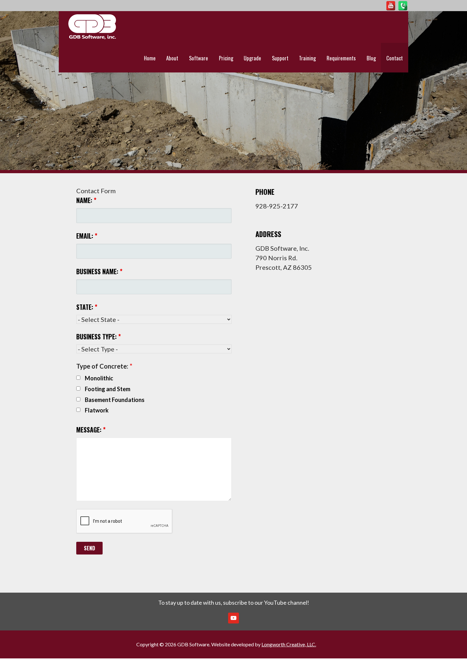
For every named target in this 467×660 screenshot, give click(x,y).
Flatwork (97, 410)
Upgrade (252, 58)
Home (150, 58)
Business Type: (98, 336)
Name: (86, 200)
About (172, 58)
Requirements (341, 58)
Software (198, 58)
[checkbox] (78, 378)
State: (86, 307)
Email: (86, 236)
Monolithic (99, 378)
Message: (90, 429)
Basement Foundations (115, 399)
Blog (371, 58)
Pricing (226, 58)
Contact (394, 58)
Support (280, 58)
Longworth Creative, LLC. (288, 644)
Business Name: (99, 271)
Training (307, 58)
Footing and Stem (107, 388)
